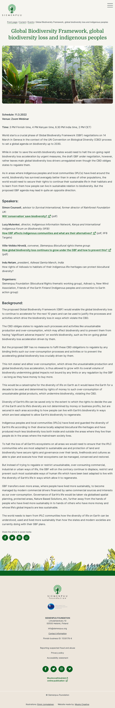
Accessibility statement (57, 658)
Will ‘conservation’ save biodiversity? (24, 216)
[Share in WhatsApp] (26, 538)
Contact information (58, 633)
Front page (12, 22)
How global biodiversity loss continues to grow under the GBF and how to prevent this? (54, 250)
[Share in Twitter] (12, 538)
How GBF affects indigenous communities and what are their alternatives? (47, 233)
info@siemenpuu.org (57, 628)
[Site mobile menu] (110, 5)
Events (31, 22)
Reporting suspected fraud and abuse (57, 648)
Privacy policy (57, 653)
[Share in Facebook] (5, 538)
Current (22, 22)
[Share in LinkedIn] (19, 538)
